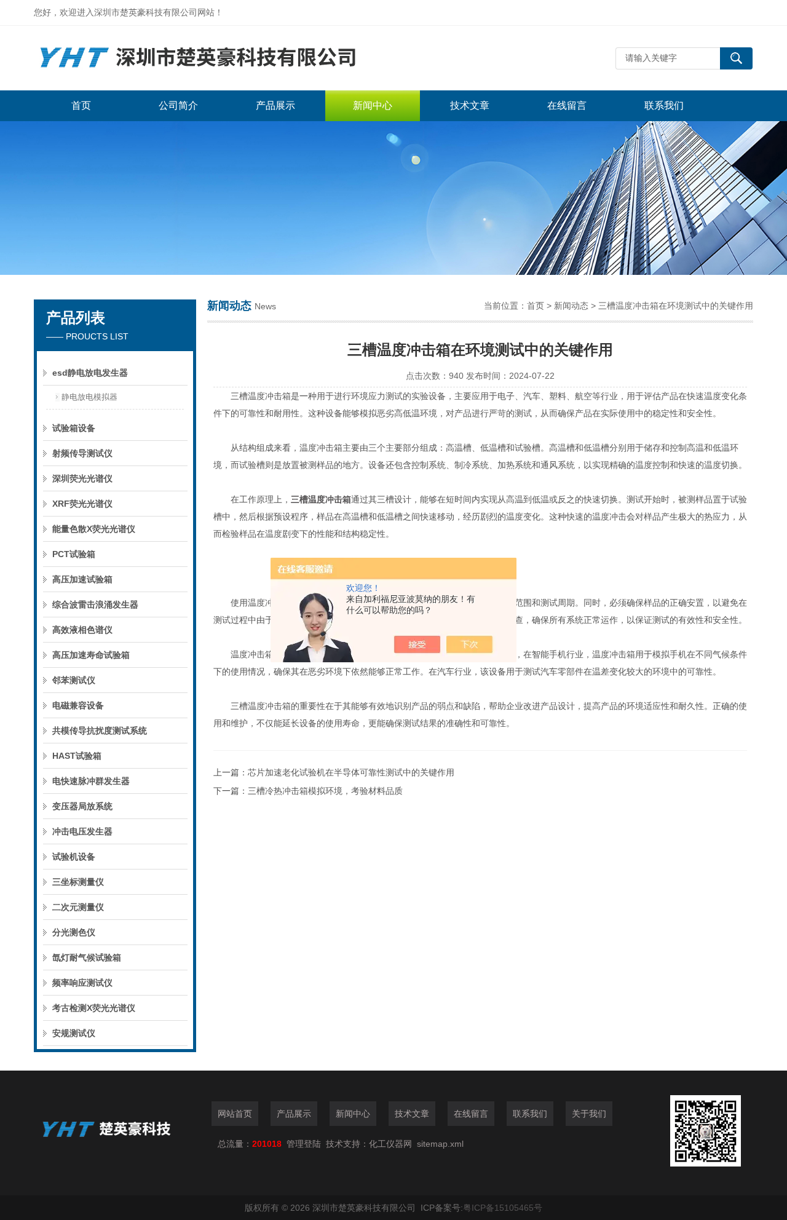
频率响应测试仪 (82, 983)
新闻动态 (571, 306)
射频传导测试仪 (82, 453)
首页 (81, 105)
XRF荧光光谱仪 (82, 504)
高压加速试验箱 (82, 579)
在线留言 (567, 105)
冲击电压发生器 (82, 831)
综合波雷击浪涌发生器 (95, 604)
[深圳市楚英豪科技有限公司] (218, 58)
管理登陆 (304, 1144)
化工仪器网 (390, 1144)
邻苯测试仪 (73, 680)
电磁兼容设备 (78, 705)
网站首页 (235, 1114)
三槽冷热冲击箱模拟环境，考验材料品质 (325, 791)
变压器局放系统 (82, 806)
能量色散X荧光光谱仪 (93, 529)
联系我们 (664, 105)
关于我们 (589, 1114)
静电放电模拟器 (89, 397)
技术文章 (469, 105)
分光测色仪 (73, 932)
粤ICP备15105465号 (502, 1208)
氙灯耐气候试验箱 (86, 957)
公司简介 (178, 105)
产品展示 (275, 105)
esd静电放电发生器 (90, 373)
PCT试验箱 (73, 554)
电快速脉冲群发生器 (91, 781)
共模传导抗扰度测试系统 (99, 730)
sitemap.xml (440, 1144)
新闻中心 (372, 105)
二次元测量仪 (78, 907)
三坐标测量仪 (78, 882)
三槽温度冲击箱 (321, 499)
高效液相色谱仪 (82, 630)
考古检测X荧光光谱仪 (93, 1008)
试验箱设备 (73, 428)
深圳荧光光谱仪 (82, 478)
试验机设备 (73, 857)
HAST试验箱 (76, 756)
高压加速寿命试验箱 (91, 655)
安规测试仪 (73, 1033)
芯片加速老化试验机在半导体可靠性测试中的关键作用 (351, 772)
